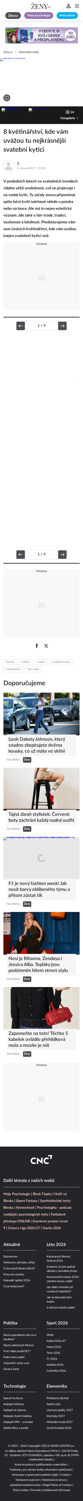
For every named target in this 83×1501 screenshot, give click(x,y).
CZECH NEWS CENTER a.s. (58, 1446)
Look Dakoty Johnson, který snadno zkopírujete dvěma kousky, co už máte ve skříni (37, 745)
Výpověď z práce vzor (16, 1363)
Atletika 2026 (55, 1365)
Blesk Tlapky (42, 1194)
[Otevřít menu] (77, 6)
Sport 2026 (57, 1323)
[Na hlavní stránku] (41, 6)
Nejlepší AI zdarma (14, 1410)
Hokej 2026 (54, 1347)
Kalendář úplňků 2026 (16, 1280)
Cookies (65, 1475)
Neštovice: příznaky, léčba (19, 1262)
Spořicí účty (54, 1404)
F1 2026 (52, 1359)
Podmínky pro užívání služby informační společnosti (41, 1469)
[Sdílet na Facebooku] (36, 645)
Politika (10, 1323)
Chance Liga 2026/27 (24, 1228)
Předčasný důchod (58, 1398)
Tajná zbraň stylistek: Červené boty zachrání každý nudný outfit (41, 817)
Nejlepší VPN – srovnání (18, 1422)
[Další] (62, 326)
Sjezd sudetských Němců (18, 1345)
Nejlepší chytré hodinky (17, 1416)
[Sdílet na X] (46, 645)
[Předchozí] (20, 326)
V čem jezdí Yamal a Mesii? (19, 1268)
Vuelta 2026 (52, 1228)
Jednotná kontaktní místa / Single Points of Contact (41, 1485)
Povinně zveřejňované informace (50, 1490)
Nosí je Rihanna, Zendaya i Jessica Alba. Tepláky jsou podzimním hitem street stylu (38, 964)
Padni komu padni (13, 1357)
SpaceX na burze (13, 1398)
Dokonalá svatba (29, 52)
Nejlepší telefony (13, 1404)
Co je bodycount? (13, 1286)
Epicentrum (10, 1256)
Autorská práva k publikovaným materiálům (41, 1464)
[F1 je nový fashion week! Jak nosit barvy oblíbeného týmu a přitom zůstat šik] (41, 858)
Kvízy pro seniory (13, 1274)
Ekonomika (57, 1386)
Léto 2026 (56, 1245)
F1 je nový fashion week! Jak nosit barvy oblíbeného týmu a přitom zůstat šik (39, 889)
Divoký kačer (11, 1369)
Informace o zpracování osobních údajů (35, 1475)
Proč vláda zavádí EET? (17, 1351)
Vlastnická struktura (54, 1480)
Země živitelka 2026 (59, 1428)
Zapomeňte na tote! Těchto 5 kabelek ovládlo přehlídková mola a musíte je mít (38, 1039)
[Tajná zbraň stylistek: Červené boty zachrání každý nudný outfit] (41, 789)
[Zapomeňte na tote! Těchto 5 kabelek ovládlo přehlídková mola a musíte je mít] (41, 1008)
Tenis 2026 (53, 1353)
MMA (50, 1335)
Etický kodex (21, 1490)
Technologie (14, 1386)
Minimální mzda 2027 (60, 1422)
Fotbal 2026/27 (56, 1341)
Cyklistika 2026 (56, 1371)
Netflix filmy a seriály (16, 1428)
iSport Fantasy (26, 1201)
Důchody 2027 (56, 1416)
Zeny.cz (8, 52)
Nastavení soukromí (28, 1480)
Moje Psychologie (16, 1194)
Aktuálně (11, 1245)
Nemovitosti (25, 1207)
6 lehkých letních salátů (61, 1307)
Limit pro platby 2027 (60, 1410)
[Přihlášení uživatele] (68, 6)
